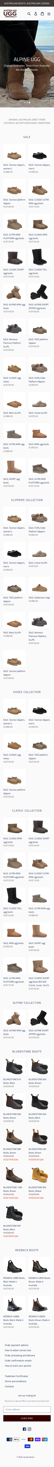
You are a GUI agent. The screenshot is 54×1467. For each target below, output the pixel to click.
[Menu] (49, 13)
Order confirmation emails (18, 1360)
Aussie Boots (28, 1457)
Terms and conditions (15, 1381)
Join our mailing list (27, 1395)
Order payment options (16, 1345)
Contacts (9, 1386)
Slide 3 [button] (29, 102)
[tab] (24, 102)
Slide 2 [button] (27, 102)
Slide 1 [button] (24, 102)
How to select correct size (18, 1350)
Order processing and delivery (20, 1355)
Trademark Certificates (16, 1376)
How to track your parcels (18, 1365)
